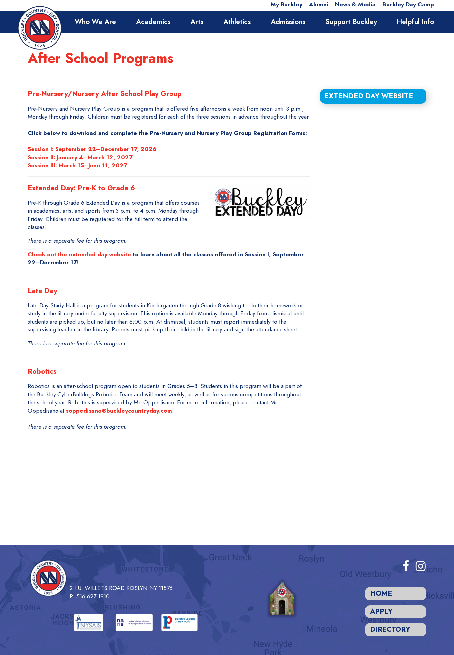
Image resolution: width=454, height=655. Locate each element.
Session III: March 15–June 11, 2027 (77, 165)
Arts (196, 22)
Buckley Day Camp (408, 5)
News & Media (355, 5)
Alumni (318, 5)
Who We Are (95, 22)
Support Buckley (351, 22)
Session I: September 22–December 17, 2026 (92, 149)
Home (381, 593)
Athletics (237, 22)
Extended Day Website (368, 96)
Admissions (288, 22)
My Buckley (286, 5)
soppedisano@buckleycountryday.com (119, 410)
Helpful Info (415, 22)
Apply (381, 611)
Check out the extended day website (79, 254)
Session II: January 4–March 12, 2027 (80, 157)
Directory (390, 629)
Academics (153, 22)
